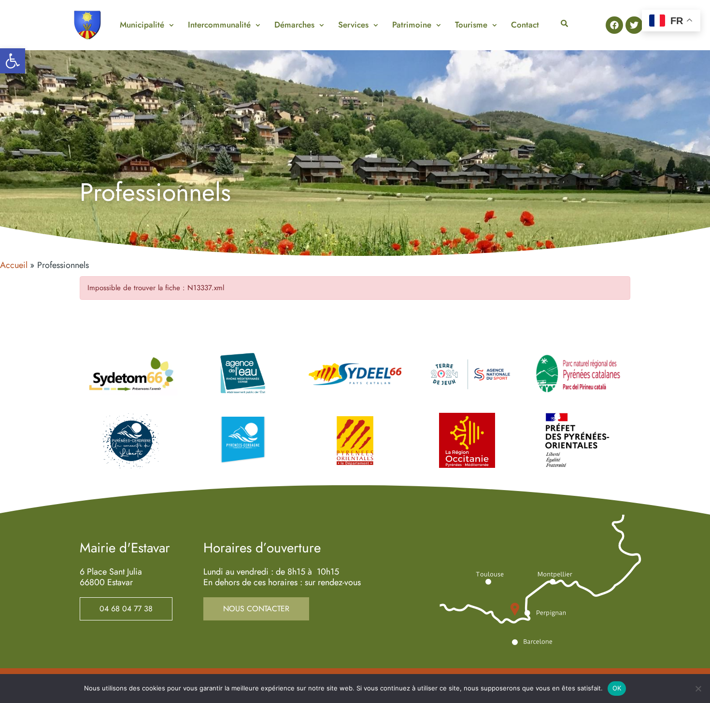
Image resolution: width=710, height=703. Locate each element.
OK (617, 688)
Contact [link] (525, 24)
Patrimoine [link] (411, 24)
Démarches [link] (294, 24)
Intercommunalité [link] (219, 24)
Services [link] (353, 24)
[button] (147, 25)
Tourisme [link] (471, 24)
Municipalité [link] (142, 24)
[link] (12, 60)
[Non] (698, 688)
